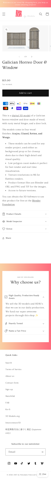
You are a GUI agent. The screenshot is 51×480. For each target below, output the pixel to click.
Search (8, 363)
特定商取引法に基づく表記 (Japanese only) (23, 431)
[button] (3, 14)
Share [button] (8, 238)
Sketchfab (10, 396)
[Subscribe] (42, 452)
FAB (7, 403)
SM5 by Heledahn (21, 475)
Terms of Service (13, 369)
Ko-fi (7, 409)
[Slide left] (19, 57)
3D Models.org (12, 416)
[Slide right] (32, 57)
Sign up (9, 389)
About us (9, 376)
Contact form (12, 383)
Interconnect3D (13, 423)
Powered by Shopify (36, 475)
